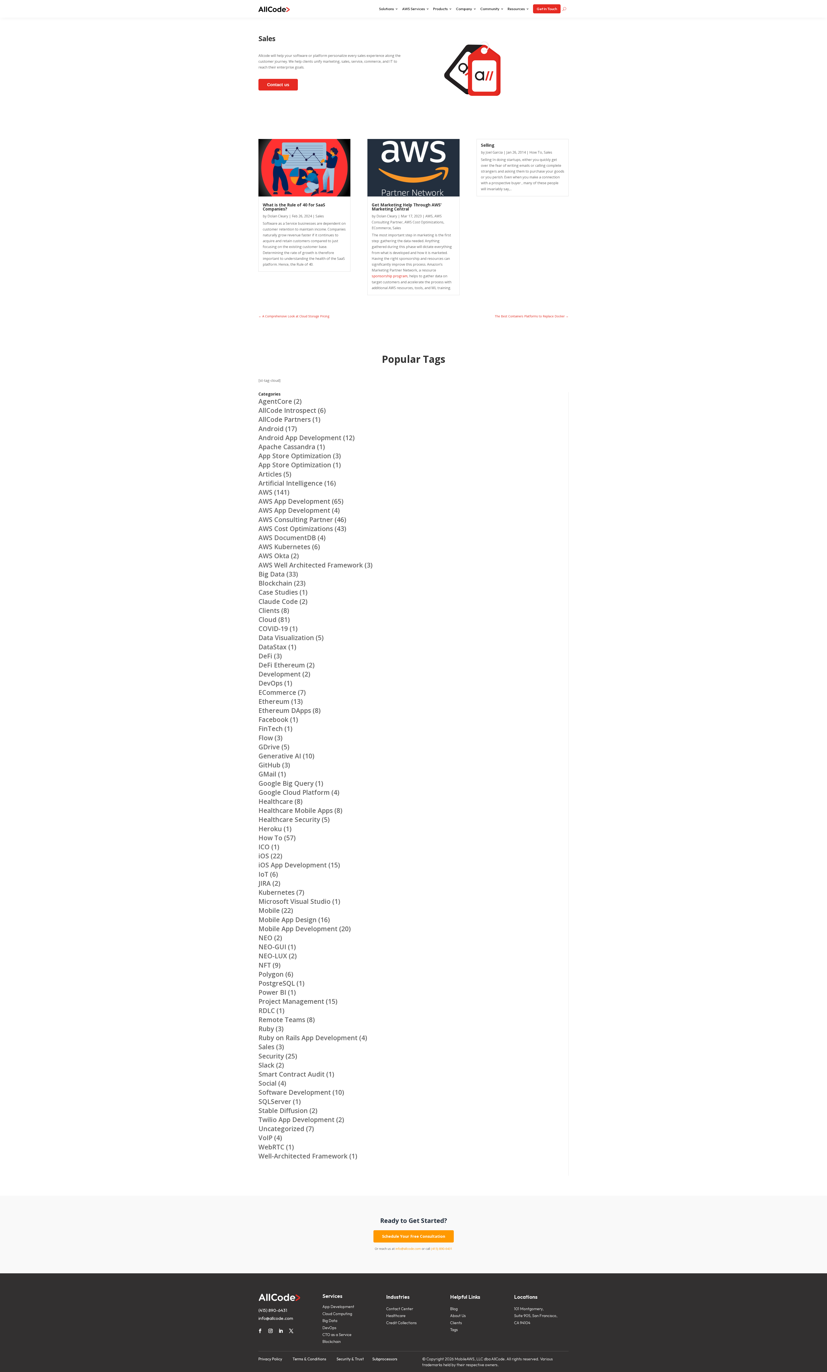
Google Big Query (286, 783)
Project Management (291, 1001)
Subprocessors (384, 1358)
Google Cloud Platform (294, 792)
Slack (266, 1065)
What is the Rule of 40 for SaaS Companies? (294, 207)
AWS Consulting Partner (295, 519)
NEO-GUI (272, 946)
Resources (516, 8)
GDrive (269, 746)
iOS (263, 855)
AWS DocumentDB (287, 537)
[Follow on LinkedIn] (281, 1331)
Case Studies (278, 592)
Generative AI (279, 755)
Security (271, 1056)
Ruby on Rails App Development (308, 1037)
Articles (270, 474)
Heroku (270, 828)
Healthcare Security (289, 819)
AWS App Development (294, 501)
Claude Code (278, 601)
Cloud (267, 619)
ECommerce (381, 228)
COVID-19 (273, 628)
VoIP (265, 1137)
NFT (264, 965)
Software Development (294, 1092)
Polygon (271, 974)
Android (271, 428)
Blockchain (275, 583)
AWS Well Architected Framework (310, 565)
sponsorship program (389, 276)
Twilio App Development (296, 1119)
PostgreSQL (276, 983)
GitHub (269, 765)
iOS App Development (292, 865)
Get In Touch (547, 8)
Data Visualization (286, 637)
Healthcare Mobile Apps (295, 810)
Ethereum (273, 701)
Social (267, 1083)
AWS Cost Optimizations (423, 222)
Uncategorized (281, 1128)
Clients (269, 610)
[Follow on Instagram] (270, 1331)
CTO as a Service (336, 1334)
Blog (454, 1308)
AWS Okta (273, 555)
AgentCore (275, 401)
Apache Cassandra (286, 446)
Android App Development (299, 437)
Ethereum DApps (284, 710)
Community (489, 8)
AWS (429, 216)
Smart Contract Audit (291, 1074)
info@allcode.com (408, 1249)
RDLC (266, 1010)
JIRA (264, 883)
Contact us (278, 84)
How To (535, 152)
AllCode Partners (284, 419)
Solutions (386, 8)
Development (279, 674)
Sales (320, 216)
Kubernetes (276, 892)
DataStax (272, 646)
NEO (265, 937)
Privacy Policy (270, 1358)
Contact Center (399, 1308)
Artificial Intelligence (290, 483)
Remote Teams (281, 1019)
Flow (265, 737)
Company (464, 8)
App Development (338, 1306)
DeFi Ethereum (281, 665)
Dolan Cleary (277, 216)
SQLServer (274, 1101)
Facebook (273, 719)
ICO (264, 846)
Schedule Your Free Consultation (413, 1236)
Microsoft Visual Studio (294, 901)
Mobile (269, 910)
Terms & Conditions (309, 1358)
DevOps (270, 683)
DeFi (265, 656)
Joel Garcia (494, 152)
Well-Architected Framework (303, 1156)
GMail (267, 774)
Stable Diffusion (283, 1110)
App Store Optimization (294, 455)
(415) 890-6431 (441, 1249)
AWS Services (413, 8)
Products (440, 8)
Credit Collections (401, 1322)
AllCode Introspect (287, 410)
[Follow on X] (291, 1331)
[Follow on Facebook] (260, 1331)
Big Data (271, 574)
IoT (263, 874)
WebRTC (271, 1147)
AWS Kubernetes (284, 546)
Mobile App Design (287, 919)
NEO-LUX (272, 955)
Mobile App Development (297, 928)
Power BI (272, 992)
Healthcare (275, 801)
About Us (458, 1315)
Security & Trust (350, 1358)
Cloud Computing (337, 1313)
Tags (454, 1329)
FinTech (270, 728)
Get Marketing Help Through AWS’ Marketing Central (406, 207)
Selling (487, 145)
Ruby (266, 1028)
